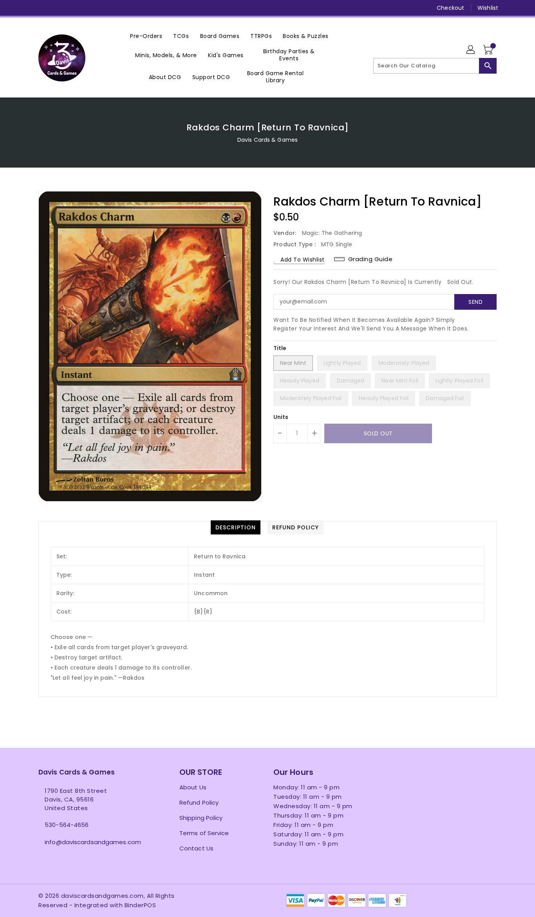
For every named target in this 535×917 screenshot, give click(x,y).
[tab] (235, 527)
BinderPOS (140, 905)
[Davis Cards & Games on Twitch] (102, 8)
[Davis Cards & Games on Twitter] (42, 8)
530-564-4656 (67, 825)
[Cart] (489, 50)
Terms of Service (204, 833)
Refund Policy (199, 802)
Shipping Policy (201, 818)
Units (281, 417)
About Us (192, 787)
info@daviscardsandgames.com (93, 842)
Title (280, 348)
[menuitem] (146, 36)
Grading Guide (370, 259)
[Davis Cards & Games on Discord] (87, 8)
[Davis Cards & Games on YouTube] (72, 8)
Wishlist (487, 8)
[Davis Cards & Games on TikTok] (117, 8)
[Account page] (471, 50)
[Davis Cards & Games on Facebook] (27, 8)
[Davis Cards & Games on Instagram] (57, 8)
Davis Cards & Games (267, 140)
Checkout (450, 8)
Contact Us (196, 848)
